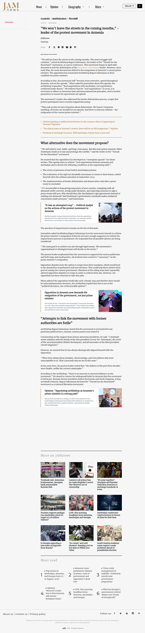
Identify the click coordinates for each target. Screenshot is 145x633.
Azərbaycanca (59, 18)
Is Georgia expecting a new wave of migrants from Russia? (51, 545)
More (98, 6)
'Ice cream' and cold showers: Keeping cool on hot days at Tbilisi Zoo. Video (81, 546)
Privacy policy (38, 614)
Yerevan (44, 42)
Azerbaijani (94, 67)
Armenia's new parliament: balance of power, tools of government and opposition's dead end (82, 575)
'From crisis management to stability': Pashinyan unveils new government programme (111, 575)
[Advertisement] (81, 429)
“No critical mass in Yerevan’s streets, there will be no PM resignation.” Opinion (80, 128)
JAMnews (45, 38)
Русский (73, 18)
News (39, 7)
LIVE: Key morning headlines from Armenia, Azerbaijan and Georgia (80, 515)
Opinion (54, 7)
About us (8, 614)
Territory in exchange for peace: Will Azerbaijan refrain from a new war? (76, 133)
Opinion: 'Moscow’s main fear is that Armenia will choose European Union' (55, 593)
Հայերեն (45, 18)
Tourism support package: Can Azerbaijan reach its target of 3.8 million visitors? (53, 516)
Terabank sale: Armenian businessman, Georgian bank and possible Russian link (52, 483)
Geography (74, 6)
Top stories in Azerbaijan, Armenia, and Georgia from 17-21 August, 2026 (54, 575)
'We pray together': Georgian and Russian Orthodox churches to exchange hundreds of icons (107, 485)
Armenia (9, 22)
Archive (44, 23)
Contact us (21, 614)
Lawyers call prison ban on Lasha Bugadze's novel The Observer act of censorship (81, 483)
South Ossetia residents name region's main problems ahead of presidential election (108, 546)
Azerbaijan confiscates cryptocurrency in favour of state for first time (108, 515)
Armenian (82, 67)
